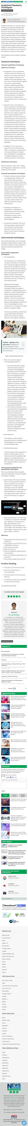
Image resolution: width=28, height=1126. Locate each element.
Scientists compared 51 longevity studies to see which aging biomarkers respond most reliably (18, 818)
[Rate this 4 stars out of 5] (16, 596)
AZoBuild (4, 1073)
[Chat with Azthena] (24, 1123)
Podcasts (4, 969)
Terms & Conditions (7, 1036)
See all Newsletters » (7, 898)
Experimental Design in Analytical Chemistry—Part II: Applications (13, 664)
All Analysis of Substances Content (14, 567)
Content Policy (6, 1041)
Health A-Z (5, 943)
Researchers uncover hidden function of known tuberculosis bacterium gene (19, 834)
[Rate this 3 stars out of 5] (14, 596)
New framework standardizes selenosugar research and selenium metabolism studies (18, 698)
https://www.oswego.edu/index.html (15, 559)
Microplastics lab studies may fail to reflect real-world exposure (18, 732)
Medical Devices (6, 959)
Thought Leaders (6, 948)
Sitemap (4, 1028)
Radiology (11, 891)
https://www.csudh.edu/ (11, 547)
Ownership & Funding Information (11, 1044)
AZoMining (5, 1068)
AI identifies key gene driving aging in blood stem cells (18, 808)
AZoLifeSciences (6, 1076)
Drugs (3, 961)
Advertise (4, 1031)
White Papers (5, 946)
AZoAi (3, 1078)
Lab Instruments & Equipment (10, 985)
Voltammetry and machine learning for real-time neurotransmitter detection (18, 750)
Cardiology (11, 884)
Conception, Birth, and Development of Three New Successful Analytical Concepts (12, 655)
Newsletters (5, 1025)
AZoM (3, 1052)
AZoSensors (5, 1065)
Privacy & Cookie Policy (8, 1039)
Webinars (4, 999)
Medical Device (12, 876)
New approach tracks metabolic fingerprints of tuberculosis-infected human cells (18, 725)
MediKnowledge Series (8, 953)
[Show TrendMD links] (26, 688)
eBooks (4, 964)
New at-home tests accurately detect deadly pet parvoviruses (19, 740)
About (3, 1017)
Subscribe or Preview (13, 878)
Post (3, 791)
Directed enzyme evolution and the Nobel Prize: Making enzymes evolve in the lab (18, 715)
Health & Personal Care (8, 956)
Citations (5, 646)
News (3, 940)
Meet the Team (6, 1020)
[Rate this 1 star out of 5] (8, 596)
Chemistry (3, 659)
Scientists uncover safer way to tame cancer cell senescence (19, 799)
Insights (4, 951)
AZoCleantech (5, 1057)
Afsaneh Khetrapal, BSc (19, 21)
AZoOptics (4, 1060)
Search (4, 1023)
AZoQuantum (5, 1071)
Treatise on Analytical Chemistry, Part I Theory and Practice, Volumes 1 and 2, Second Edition (12, 671)
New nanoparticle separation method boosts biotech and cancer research (18, 758)
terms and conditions (12, 1098)
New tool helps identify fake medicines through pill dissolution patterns (18, 706)
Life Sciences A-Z (6, 988)
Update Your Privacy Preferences (13, 1109)
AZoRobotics (5, 1063)
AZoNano (4, 1055)
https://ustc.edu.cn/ (10, 549)
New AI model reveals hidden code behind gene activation (18, 824)
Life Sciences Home (7, 980)
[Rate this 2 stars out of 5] (11, 596)
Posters (4, 967)
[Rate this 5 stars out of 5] (19, 596)
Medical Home (6, 935)
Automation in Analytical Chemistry (9, 676)
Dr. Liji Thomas (14, 615)
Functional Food (6, 938)
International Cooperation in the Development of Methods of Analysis (12, 681)
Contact (4, 1033)
